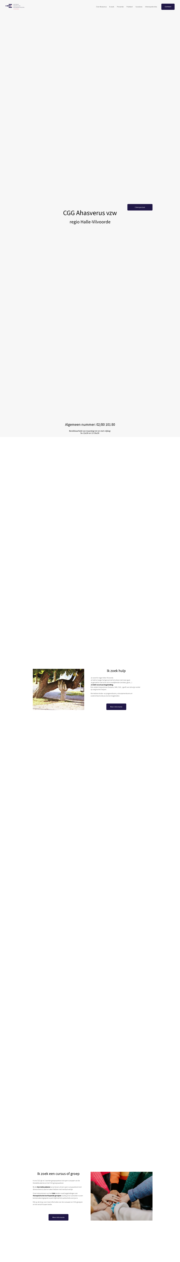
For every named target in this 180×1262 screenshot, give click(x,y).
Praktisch (130, 7)
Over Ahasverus (101, 7)
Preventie (120, 7)
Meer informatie (116, 707)
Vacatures (139, 7)
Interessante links (151, 7)
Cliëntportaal (140, 207)
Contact (168, 7)
